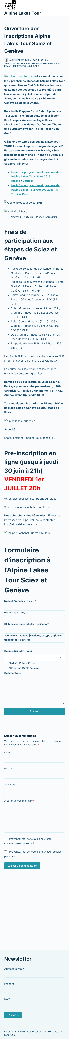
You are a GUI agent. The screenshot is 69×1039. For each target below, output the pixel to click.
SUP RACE (33, 66)
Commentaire (12, 673)
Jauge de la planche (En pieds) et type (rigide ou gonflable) (33, 637)
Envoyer (34, 711)
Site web (9, 784)
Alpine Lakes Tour (22, 13)
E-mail (14, 612)
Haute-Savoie (34, 63)
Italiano (15, 180)
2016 (6, 63)
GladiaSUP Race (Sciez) (22, 663)
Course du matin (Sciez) (18, 651)
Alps (13, 63)
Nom (8, 752)
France (21, 63)
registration (20, 66)
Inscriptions (50, 63)
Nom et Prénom (20, 601)
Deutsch (28, 180)
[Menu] (63, 8)
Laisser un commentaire (22, 865)
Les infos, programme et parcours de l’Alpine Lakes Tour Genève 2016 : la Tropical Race (35, 190)
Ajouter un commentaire (19, 800)
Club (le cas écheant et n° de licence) (26, 624)
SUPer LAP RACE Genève (23, 668)
